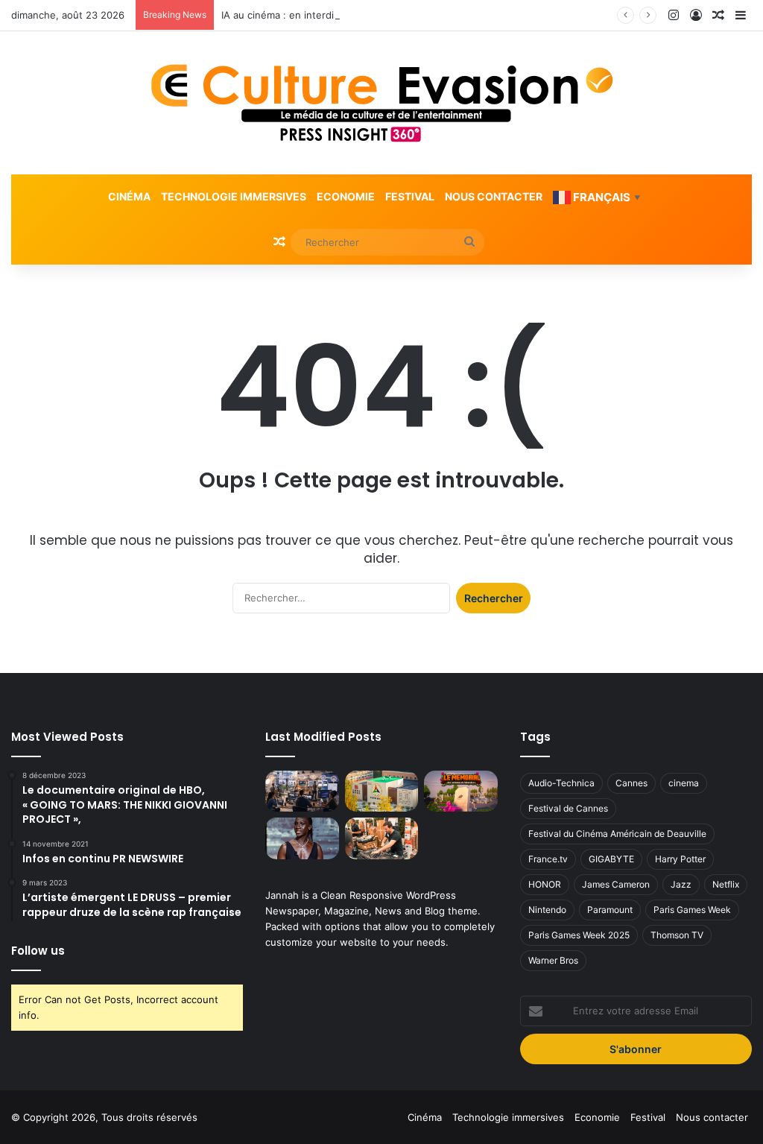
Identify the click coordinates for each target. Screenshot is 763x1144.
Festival (409, 196)
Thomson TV (676, 935)
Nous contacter (493, 196)
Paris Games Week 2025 (579, 935)
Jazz (681, 884)
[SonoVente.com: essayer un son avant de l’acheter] (381, 838)
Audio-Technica (561, 783)
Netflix (725, 884)
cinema (683, 783)
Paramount (610, 909)
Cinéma (129, 196)
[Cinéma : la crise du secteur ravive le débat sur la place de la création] (301, 838)
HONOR (544, 884)
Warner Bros (553, 960)
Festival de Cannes (568, 808)
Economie (346, 196)
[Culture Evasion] (382, 103)
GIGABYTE (611, 859)
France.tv (548, 859)
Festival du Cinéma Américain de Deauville (617, 833)
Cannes (631, 783)
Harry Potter (680, 859)
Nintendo (547, 909)
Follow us (38, 950)
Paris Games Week (692, 909)
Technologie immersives (233, 196)
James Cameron (616, 884)
